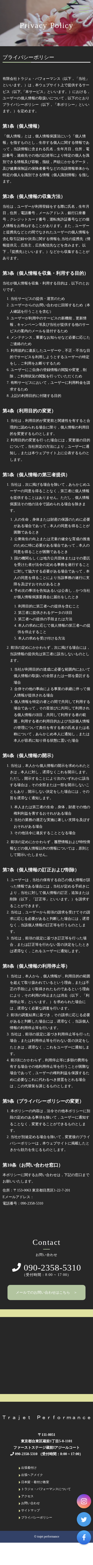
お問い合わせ (30, 1503)
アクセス (27, 1496)
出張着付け (28, 1467)
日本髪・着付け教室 (34, 1482)
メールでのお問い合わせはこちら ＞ (46, 1292)
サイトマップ (30, 1510)
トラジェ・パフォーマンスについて (45, 1489)
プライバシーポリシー (36, 1517)
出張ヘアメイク (31, 1475)
